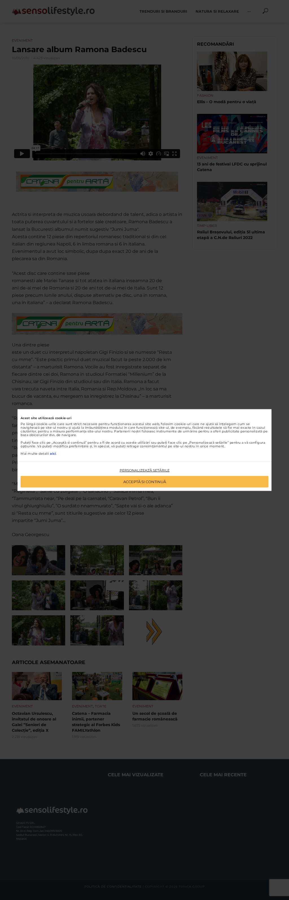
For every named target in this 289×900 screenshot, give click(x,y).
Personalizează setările (145, 470)
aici (53, 453)
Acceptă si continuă (144, 481)
